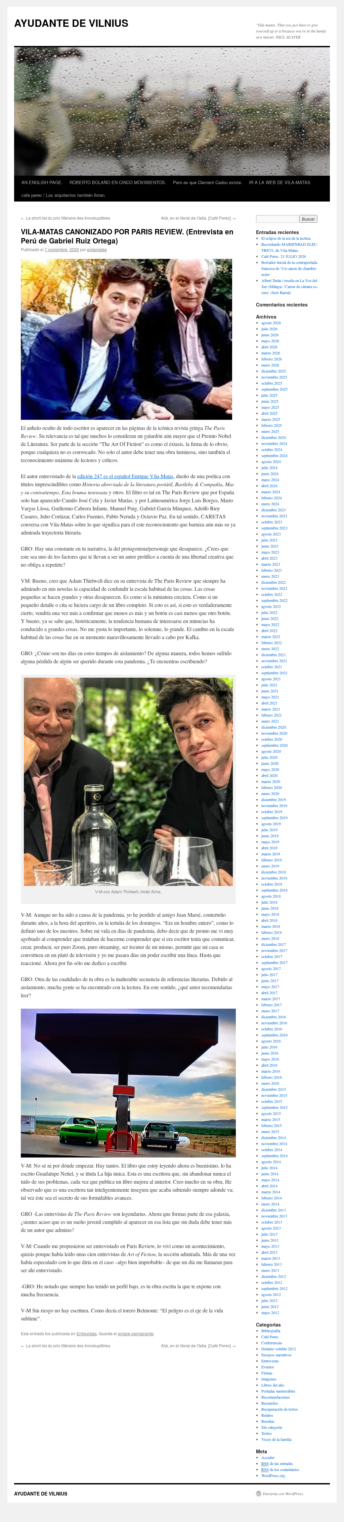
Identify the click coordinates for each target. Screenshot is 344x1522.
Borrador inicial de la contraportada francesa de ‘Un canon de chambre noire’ (289, 268)
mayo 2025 (270, 407)
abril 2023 (269, 558)
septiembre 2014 (274, 1155)
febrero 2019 (271, 859)
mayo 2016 (270, 1059)
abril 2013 (269, 1252)
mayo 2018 (270, 914)
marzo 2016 (270, 1071)
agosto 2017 (271, 968)
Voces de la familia (276, 1439)
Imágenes (268, 1379)
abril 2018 (269, 920)
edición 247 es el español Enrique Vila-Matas (125, 476)
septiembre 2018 (274, 890)
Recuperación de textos (279, 1409)
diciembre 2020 (273, 727)
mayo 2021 (270, 696)
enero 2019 (270, 865)
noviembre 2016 (274, 1022)
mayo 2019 (270, 841)
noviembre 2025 (274, 377)
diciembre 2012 (273, 1276)
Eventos (267, 1366)
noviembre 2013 (274, 1216)
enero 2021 (270, 721)
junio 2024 (269, 473)
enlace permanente (136, 1333)
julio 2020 (269, 757)
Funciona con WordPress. (283, 1493)
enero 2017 (270, 1010)
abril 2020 (269, 775)
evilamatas (97, 249)
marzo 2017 (270, 998)
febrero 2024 (271, 497)
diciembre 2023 (273, 509)
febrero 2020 (271, 787)
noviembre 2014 (274, 1143)
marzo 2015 (270, 1119)
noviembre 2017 (274, 950)
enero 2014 (270, 1203)
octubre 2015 (271, 1101)
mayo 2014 (270, 1179)
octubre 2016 (271, 1028)
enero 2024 (270, 503)
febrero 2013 (271, 1264)
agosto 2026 (271, 322)
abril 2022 (269, 630)
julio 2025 (269, 395)
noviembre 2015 (274, 1095)
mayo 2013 (270, 1246)
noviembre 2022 (274, 588)
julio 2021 (269, 684)
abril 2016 (269, 1065)
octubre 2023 (271, 521)
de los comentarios (280, 1469)
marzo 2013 (270, 1258)
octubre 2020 (271, 739)
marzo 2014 (270, 1191)
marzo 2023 (270, 564)
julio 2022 (269, 612)
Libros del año (272, 1385)
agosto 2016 (271, 1041)
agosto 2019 (271, 823)
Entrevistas (87, 1333)
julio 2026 (269, 328)
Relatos (267, 1415)
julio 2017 (269, 974)
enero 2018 (270, 938)
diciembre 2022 (273, 582)
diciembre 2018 (273, 872)
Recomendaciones (275, 1397)
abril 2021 (269, 703)
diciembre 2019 (273, 799)
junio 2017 (269, 980)
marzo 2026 (270, 352)
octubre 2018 (271, 884)
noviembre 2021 (274, 660)
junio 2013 (269, 1240)
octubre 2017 (271, 956)
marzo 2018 (270, 926)
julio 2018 (269, 902)
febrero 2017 (271, 1004)
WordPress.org (273, 1475)
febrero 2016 (271, 1077)
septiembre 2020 (274, 745)
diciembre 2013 (273, 1210)
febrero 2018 (271, 932)
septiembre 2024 (274, 455)
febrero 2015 (271, 1125)
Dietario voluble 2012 (278, 1348)
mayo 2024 (270, 479)
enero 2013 (270, 1270)
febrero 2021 (271, 715)
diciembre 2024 (273, 437)
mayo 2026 (270, 340)
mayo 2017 (270, 986)
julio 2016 (269, 1047)
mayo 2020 (270, 769)
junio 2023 (269, 546)
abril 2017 (269, 992)
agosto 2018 (271, 896)
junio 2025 (269, 401)
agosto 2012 (271, 1294)
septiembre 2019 (274, 817)
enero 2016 (270, 1083)
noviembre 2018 (274, 878)
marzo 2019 (270, 853)
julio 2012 (269, 1300)
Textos (266, 1433)
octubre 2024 (271, 449)
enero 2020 (270, 793)
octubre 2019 (271, 811)
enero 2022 (270, 648)
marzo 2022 (270, 636)
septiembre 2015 (274, 1107)
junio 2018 (269, 908)
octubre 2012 (271, 1282)
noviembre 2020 (274, 733)
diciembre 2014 (273, 1137)
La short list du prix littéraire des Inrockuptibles (65, 218)
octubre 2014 (271, 1149)
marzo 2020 (270, 781)
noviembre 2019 (274, 805)
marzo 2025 (270, 419)
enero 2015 (270, 1131)
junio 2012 (269, 1306)
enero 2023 (270, 576)
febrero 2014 (271, 1197)
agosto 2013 (271, 1228)
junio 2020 (269, 763)
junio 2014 (269, 1173)
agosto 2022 (271, 606)
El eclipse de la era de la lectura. (286, 238)
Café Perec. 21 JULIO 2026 (283, 256)
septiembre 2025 (274, 389)
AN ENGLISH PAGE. (42, 182)
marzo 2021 (270, 709)
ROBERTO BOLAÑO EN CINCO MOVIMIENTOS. (118, 182)
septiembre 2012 (274, 1288)
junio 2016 (269, 1053)
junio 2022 (269, 618)
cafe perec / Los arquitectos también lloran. (64, 195)
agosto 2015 (271, 1113)
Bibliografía (270, 1330)
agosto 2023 (271, 534)
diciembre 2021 (273, 654)
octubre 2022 (271, 594)
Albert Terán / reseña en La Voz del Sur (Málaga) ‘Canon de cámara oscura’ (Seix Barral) (289, 286)
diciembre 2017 (273, 944)
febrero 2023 (271, 570)
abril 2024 (269, 485)
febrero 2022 (271, 642)
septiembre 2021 (274, 672)
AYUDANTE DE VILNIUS (71, 22)
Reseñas (267, 1421)
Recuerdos (269, 1403)
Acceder (267, 1457)
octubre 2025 (271, 383)
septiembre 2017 (274, 962)
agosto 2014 (271, 1161)
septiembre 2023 (274, 527)
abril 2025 (269, 413)
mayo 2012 (270, 1312)
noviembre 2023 (274, 515)
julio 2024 (269, 467)
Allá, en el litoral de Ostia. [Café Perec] (198, 218)
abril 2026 (269, 346)
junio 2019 (269, 835)
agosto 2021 (271, 678)
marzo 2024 (270, 491)
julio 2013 (269, 1234)
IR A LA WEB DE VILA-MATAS (279, 182)
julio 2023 (269, 540)
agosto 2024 (271, 461)
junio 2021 (269, 690)
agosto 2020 (271, 751)
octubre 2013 (271, 1222)
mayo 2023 (270, 552)
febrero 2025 (271, 425)
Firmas (266, 1372)
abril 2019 (269, 847)
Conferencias (271, 1342)
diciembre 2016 (273, 1016)
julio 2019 (269, 829)
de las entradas (277, 1463)
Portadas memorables (278, 1391)
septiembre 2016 (274, 1034)
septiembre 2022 (274, 600)
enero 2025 (270, 431)
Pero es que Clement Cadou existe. (207, 182)
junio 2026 (269, 334)
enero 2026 (270, 365)
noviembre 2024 (274, 443)
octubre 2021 (271, 666)
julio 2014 (269, 1167)
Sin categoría (271, 1427)
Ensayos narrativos (276, 1354)
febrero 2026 (271, 358)
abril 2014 (269, 1185)
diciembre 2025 (273, 371)
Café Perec (269, 1336)
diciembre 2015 (273, 1089)
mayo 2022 (270, 624)
